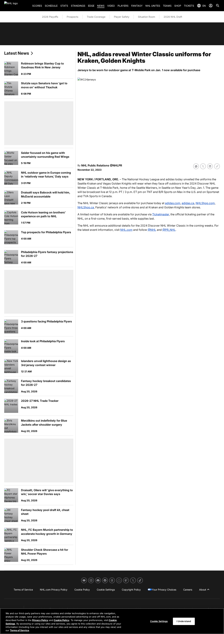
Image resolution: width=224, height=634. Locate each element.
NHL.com (126, 229)
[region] (112, 621)
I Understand (184, 621)
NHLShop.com (205, 203)
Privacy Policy (40, 620)
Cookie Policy (61, 620)
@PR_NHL (169, 229)
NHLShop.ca (86, 207)
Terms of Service (19, 630)
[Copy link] (217, 166)
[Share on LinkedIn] (210, 166)
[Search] (218, 6)
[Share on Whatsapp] (196, 166)
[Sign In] (211, 6)
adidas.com (172, 203)
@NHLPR (116, 165)
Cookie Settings (159, 621)
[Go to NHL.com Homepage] (16, 5)
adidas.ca (188, 203)
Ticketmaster (160, 214)
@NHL (152, 229)
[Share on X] (203, 166)
